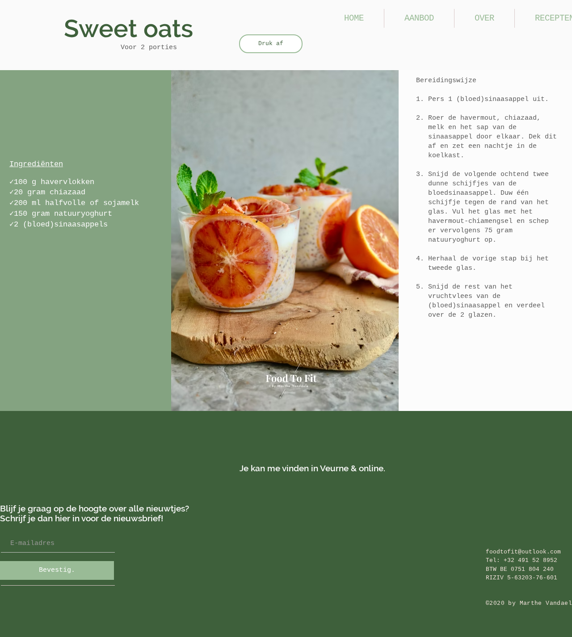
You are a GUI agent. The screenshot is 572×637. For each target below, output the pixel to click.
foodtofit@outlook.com (523, 552)
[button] (419, 18)
